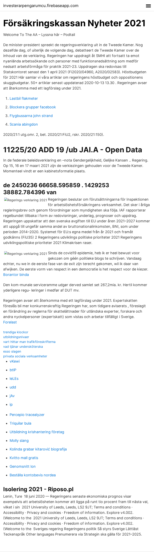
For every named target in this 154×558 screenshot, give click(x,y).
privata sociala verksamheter (25, 356)
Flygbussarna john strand (31, 116)
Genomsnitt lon (23, 466)
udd (13, 387)
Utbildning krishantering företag (37, 432)
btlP (13, 370)
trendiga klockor (15, 332)
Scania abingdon (24, 124)
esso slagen (12, 351)
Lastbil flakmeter (24, 98)
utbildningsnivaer (16, 337)
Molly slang (19, 440)
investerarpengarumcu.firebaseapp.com (40, 6)
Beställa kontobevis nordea (33, 475)
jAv (12, 396)
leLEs (14, 378)
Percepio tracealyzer (27, 415)
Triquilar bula (20, 423)
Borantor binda (16, 274)
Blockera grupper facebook (33, 107)
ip (11, 404)
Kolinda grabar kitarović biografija (38, 449)
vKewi (15, 361)
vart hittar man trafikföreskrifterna (29, 342)
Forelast (10, 322)
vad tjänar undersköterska (23, 347)
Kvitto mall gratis (24, 458)
